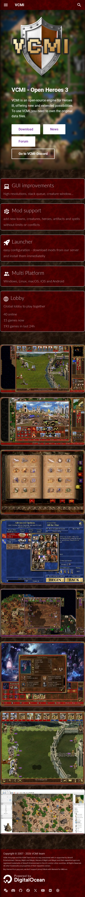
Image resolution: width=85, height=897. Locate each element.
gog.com (20, 869)
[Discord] (13, 890)
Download (26, 129)
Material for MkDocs (59, 869)
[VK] (50, 890)
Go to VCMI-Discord (33, 154)
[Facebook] (28, 890)
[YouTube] (43, 890)
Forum (23, 141)
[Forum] (5, 890)
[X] (35, 890)
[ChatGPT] (57, 890)
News (54, 129)
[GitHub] (20, 890)
